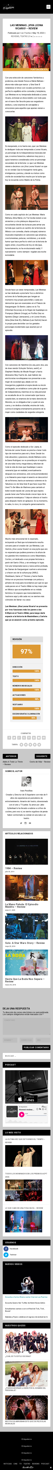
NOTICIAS (8, 1464)
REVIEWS (15, 36)
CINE (15, 1464)
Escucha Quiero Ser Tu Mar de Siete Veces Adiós (25, 1303)
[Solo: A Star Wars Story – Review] (26, 926)
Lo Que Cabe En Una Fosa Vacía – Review (24, 1208)
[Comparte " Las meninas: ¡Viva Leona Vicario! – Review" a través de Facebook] (9, 737)
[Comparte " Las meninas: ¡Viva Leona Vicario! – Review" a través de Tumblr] (24, 737)
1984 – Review (13, 868)
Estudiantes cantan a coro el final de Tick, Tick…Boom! (25, 1310)
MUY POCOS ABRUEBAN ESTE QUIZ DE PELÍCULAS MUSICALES (25, 1422)
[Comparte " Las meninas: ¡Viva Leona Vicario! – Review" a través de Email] (38, 737)
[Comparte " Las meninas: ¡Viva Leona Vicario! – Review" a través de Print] (43, 737)
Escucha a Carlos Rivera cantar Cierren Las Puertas (26, 1297)
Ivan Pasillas (25, 33)
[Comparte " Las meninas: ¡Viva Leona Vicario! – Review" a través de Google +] (19, 737)
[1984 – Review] (26, 852)
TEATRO (24, 36)
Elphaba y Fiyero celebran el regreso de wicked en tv (26, 1317)
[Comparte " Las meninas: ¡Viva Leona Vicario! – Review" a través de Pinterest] (28, 737)
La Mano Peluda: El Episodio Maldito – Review (21, 905)
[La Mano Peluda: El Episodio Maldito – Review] (26, 888)
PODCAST (45, 1464)
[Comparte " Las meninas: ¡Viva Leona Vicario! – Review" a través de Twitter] (14, 737)
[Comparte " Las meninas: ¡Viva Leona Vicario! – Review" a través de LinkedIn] (33, 737)
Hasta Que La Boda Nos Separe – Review (25, 980)
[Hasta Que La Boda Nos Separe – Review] (26, 962)
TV (20, 1464)
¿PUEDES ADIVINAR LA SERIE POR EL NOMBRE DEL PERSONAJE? (25, 1389)
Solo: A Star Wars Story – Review (25, 942)
